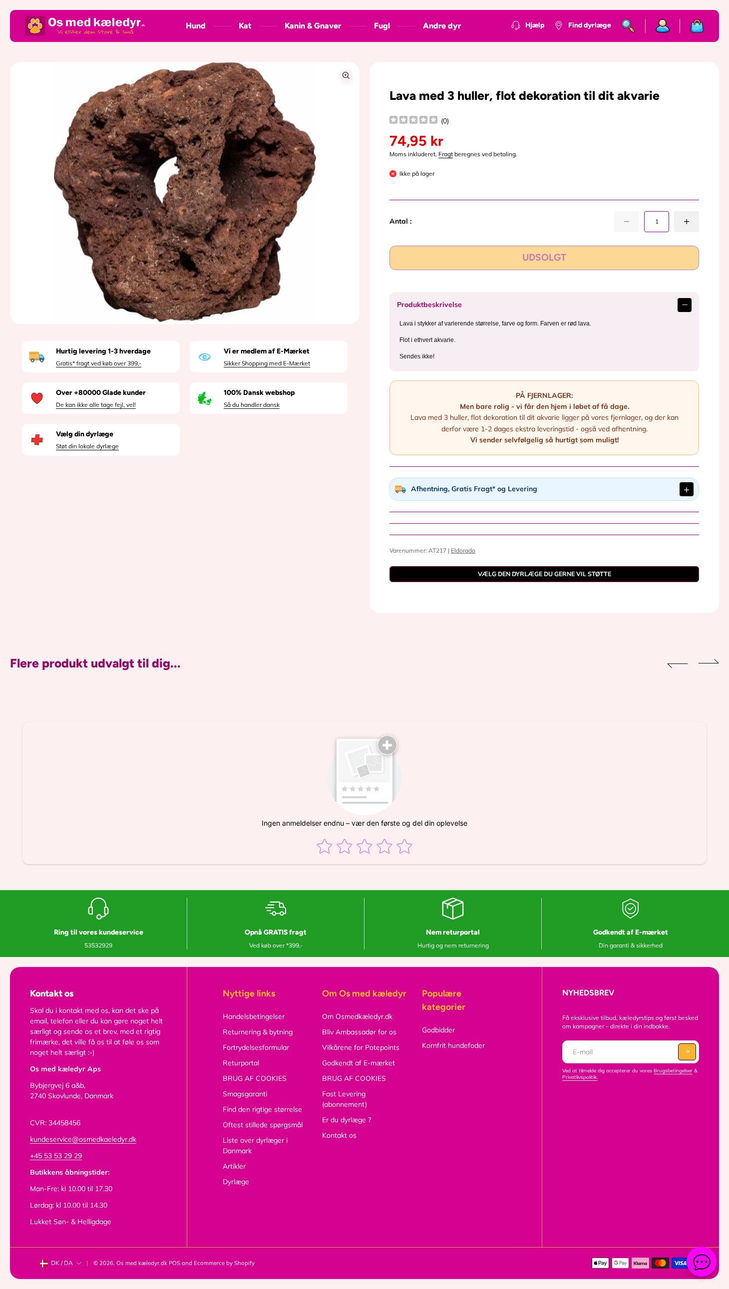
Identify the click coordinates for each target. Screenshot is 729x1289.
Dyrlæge (236, 1181)
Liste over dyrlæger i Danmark (255, 1145)
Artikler (234, 1166)
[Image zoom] (346, 75)
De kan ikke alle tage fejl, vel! (96, 404)
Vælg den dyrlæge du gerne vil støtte (544, 574)
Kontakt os (339, 1135)
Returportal (241, 1062)
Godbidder (438, 1029)
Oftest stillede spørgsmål (263, 1124)
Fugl (382, 25)
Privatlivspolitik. (580, 1077)
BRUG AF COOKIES (255, 1078)
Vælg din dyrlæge (84, 434)
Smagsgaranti (245, 1093)
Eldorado (463, 550)
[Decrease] (626, 221)
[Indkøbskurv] (692, 26)
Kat (245, 25)
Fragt (445, 154)
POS (174, 1263)
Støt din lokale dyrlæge (87, 446)
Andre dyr (442, 25)
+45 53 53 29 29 (56, 1155)
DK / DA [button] (62, 1263)
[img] (413, 121)
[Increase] (686, 221)
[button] (677, 663)
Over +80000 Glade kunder (101, 392)
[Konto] (663, 26)
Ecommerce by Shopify (224, 1263)
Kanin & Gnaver (313, 25)
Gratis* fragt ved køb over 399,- (98, 363)
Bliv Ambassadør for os (359, 1031)
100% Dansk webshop (259, 392)
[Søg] (628, 26)
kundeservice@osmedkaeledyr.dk (83, 1139)
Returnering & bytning (258, 1031)
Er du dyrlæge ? (346, 1119)
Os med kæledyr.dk (141, 1263)
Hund (196, 25)
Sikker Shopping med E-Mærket (267, 363)
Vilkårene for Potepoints (360, 1047)
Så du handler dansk (252, 404)
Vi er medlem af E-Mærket (267, 351)
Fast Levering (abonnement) (344, 1099)
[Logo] (85, 26)
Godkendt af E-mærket (358, 1062)
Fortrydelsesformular (256, 1047)
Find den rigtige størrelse (262, 1109)
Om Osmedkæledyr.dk (357, 1016)
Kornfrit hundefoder (453, 1045)
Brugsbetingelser (673, 1070)
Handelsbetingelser (254, 1016)
